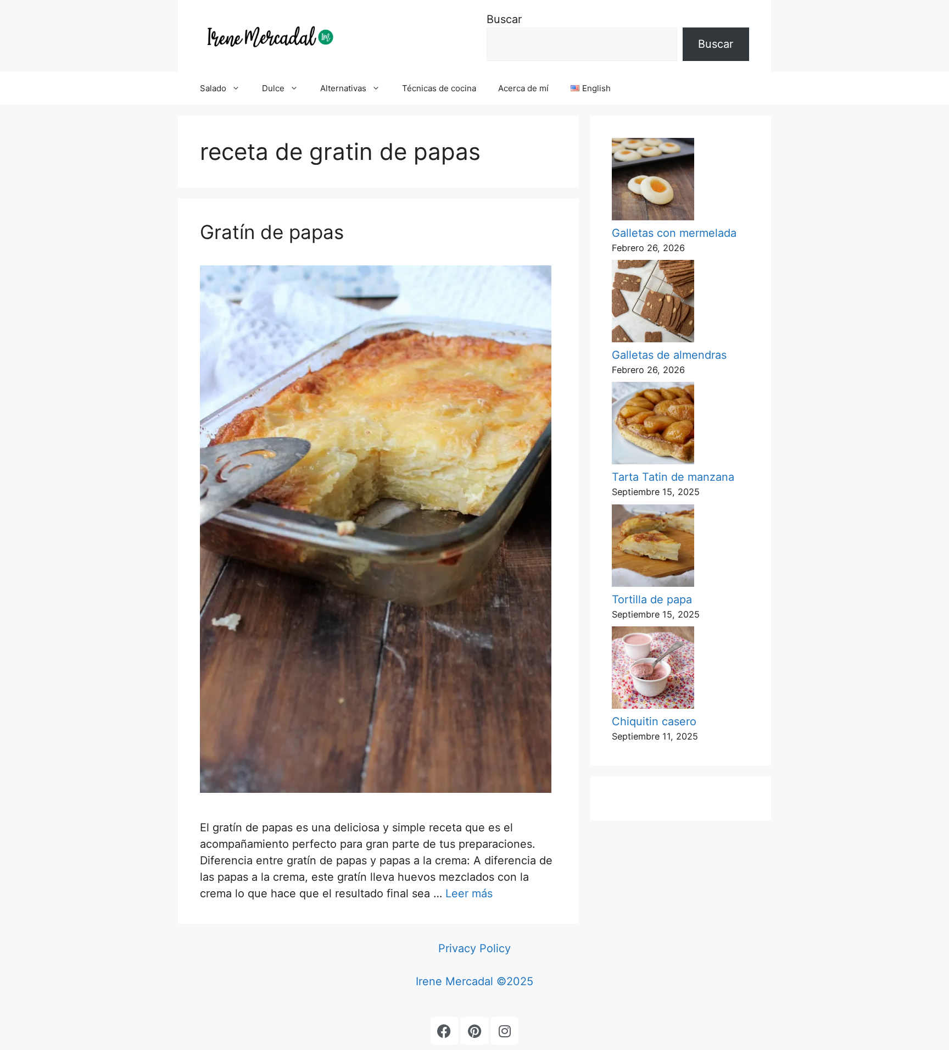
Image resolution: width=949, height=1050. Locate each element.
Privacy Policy (474, 948)
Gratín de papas (272, 231)
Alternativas (343, 88)
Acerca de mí (523, 88)
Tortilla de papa (652, 599)
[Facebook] (444, 1031)
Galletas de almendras (669, 355)
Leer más (469, 893)
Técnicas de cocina (439, 88)
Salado (213, 88)
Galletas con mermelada (674, 233)
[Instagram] (504, 1031)
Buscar (504, 19)
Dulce (273, 88)
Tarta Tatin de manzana (673, 477)
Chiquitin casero (654, 721)
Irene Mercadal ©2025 (474, 981)
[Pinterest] (474, 1031)
